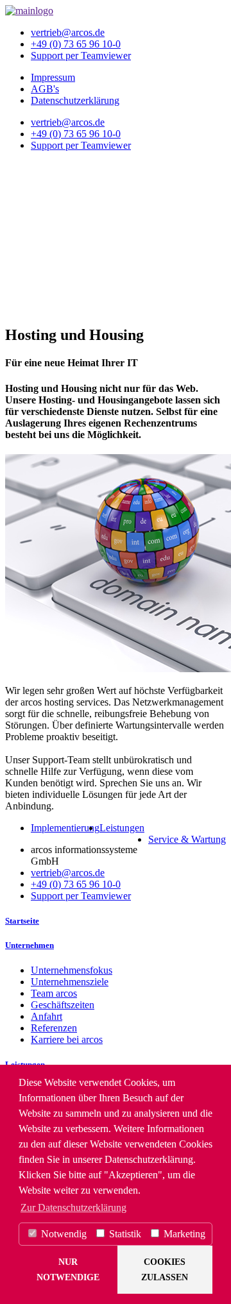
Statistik (124, 1233)
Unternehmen (29, 945)
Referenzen (54, 1027)
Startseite (22, 921)
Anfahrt (46, 1016)
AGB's (45, 88)
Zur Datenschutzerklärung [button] (73, 1207)
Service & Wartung (187, 839)
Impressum (53, 77)
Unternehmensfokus (71, 970)
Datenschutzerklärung (75, 100)
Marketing (183, 1233)
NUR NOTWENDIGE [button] (68, 1269)
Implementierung (65, 827)
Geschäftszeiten (62, 1004)
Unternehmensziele (69, 981)
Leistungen (121, 827)
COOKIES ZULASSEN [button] (164, 1269)
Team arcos (54, 993)
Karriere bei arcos (67, 1039)
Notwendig (62, 1233)
